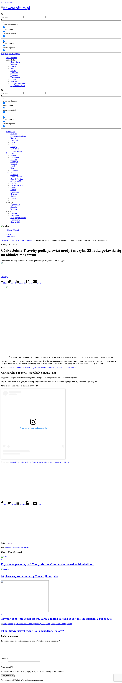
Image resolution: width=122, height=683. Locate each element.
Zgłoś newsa (15, 205)
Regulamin (14, 216)
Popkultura (14, 157)
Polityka (13, 134)
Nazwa (4, 662)
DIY (12, 200)
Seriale (13, 166)
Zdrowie (13, 188)
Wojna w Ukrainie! (13, 230)
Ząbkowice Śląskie (17, 86)
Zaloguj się (15, 54)
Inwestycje (14, 140)
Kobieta (13, 190)
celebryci (8, 547)
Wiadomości (10, 132)
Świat (12, 142)
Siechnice (14, 73)
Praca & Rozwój (16, 185)
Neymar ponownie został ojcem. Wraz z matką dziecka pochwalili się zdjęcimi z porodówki (56, 618)
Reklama (13, 209)
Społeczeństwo (16, 151)
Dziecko (13, 194)
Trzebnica (14, 75)
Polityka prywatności (18, 218)
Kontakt (13, 207)
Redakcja (14, 213)
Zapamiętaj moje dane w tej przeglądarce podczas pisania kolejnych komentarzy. (34, 671)
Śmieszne (14, 170)
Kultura (13, 155)
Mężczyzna (14, 192)
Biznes (13, 138)
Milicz (12, 68)
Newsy (8, 234)
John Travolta (24, 547)
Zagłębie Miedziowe (18, 84)
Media (9, 543)
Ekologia (13, 147)
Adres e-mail (6, 667)
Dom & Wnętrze (16, 179)
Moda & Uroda (16, 177)
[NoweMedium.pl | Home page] (15, 8)
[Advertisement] (61, 482)
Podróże (13, 183)
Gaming (13, 164)
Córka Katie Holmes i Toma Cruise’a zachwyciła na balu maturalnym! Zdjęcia (39, 462)
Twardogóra (15, 77)
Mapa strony (15, 220)
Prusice (13, 71)
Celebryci (14, 162)
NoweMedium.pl (7, 240)
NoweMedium (11, 58)
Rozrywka (10, 153)
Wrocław (13, 81)
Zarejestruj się (6, 54)
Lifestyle (9, 172)
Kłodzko (13, 66)
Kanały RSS (15, 222)
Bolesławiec (15, 64)
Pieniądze (14, 175)
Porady (13, 198)
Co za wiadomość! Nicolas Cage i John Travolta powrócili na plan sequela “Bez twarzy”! (43, 367)
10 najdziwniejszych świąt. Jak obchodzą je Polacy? (32, 630)
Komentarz (6, 658)
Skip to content (6, 2)
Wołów (13, 79)
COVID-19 (14, 149)
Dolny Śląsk (15, 62)
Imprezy (13, 160)
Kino (12, 168)
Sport (12, 144)
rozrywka (15, 547)
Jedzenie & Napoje (17, 181)
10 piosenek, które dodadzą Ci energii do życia (29, 576)
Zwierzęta (14, 196)
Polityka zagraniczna (18, 136)
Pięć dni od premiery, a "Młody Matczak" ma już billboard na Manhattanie (47, 564)
